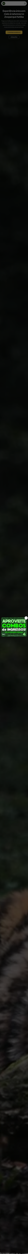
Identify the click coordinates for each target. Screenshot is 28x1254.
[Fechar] (26, 618)
